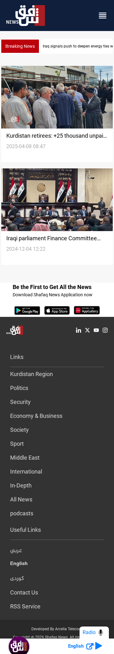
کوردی (17, 579)
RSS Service (25, 606)
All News (21, 499)
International (26, 471)
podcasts (21, 513)
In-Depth (21, 485)
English (19, 565)
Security (20, 402)
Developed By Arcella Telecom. (57, 629)
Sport (17, 443)
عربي (16, 551)
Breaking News (20, 46)
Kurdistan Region (31, 374)
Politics (19, 388)
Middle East (25, 457)
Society (19, 429)
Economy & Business (36, 415)
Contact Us (24, 592)
